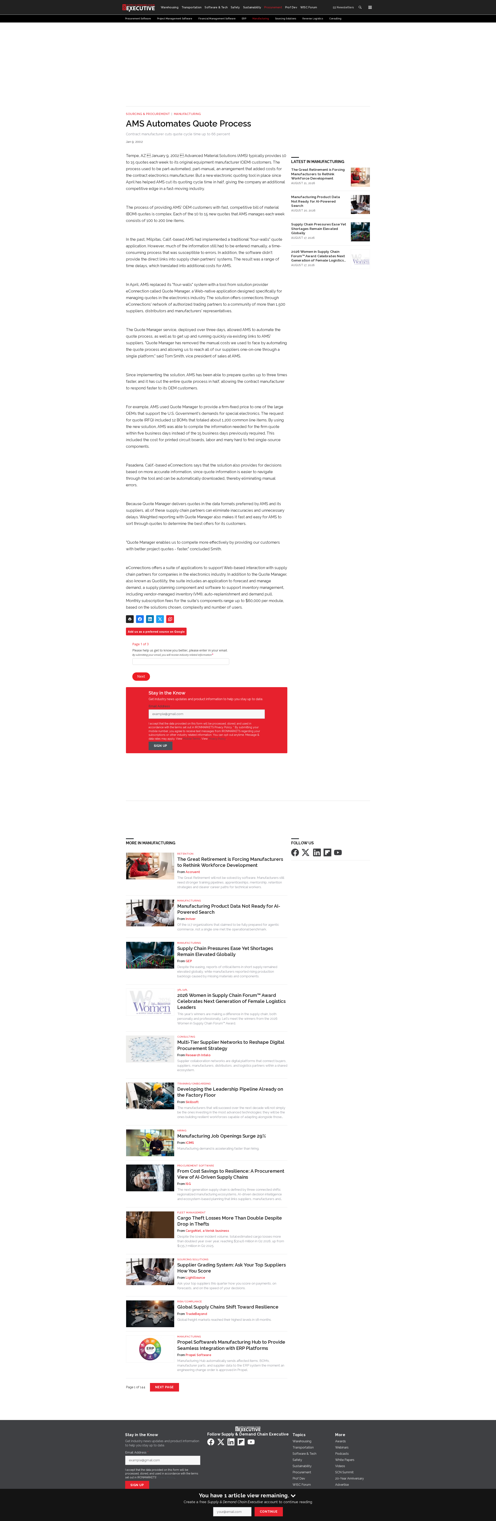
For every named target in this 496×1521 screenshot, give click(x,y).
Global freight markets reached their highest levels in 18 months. (224, 1320)
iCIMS (190, 1143)
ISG (188, 1184)
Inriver (190, 919)
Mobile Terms (191, 738)
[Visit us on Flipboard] (327, 852)
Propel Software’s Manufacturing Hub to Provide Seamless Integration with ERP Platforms (231, 1345)
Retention (185, 853)
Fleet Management (191, 1212)
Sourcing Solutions (192, 1259)
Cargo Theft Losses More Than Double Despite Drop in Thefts (229, 1221)
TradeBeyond (196, 1314)
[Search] (360, 7)
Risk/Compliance (189, 1301)
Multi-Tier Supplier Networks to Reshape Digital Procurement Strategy (230, 1045)
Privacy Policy (217, 738)
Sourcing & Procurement (148, 114)
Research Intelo (198, 1055)
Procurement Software (195, 1165)
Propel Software (198, 1355)
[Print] (130, 619)
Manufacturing (187, 114)
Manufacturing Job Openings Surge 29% (221, 1136)
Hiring (181, 1130)
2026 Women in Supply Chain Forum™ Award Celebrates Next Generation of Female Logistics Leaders (318, 256)
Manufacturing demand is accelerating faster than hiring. (218, 1148)
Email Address (160, 706)
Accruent (193, 872)
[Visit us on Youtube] (338, 852)
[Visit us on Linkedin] (317, 852)
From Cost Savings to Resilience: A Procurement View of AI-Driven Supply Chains (230, 1174)
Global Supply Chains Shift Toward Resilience (227, 1307)
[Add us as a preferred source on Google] (170, 619)
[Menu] (370, 7)
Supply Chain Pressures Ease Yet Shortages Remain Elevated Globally (318, 228)
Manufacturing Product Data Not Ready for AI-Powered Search (315, 201)
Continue (268, 1511)
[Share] (140, 619)
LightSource (195, 1277)
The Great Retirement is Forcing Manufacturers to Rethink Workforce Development (318, 173)
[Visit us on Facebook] (295, 852)
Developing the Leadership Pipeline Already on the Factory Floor (230, 1092)
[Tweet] (160, 619)
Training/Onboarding (194, 1083)
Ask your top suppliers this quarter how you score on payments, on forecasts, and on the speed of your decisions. (226, 1285)
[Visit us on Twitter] (306, 852)
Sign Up (160, 746)
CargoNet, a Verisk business (207, 1231)
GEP (189, 961)
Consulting (186, 1036)
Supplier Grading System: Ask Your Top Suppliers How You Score (231, 1268)
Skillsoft (192, 1102)
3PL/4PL (182, 989)
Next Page (164, 1387)
